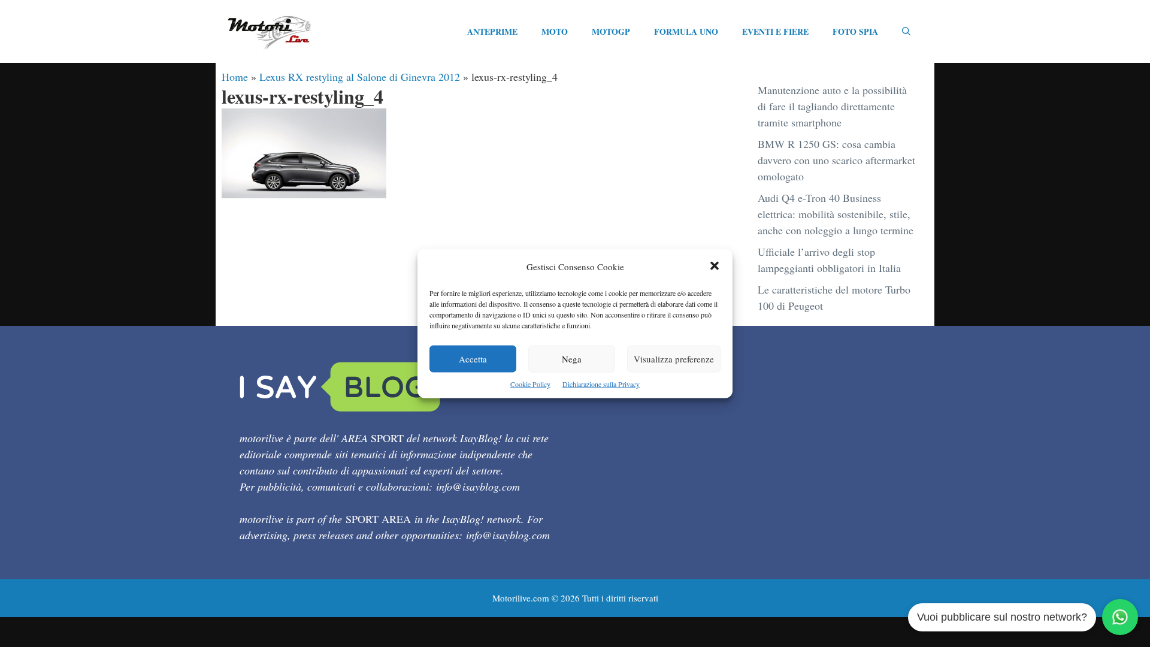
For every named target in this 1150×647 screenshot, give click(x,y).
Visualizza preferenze (674, 359)
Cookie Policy (530, 384)
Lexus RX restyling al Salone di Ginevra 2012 (359, 76)
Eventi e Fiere (775, 31)
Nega (572, 359)
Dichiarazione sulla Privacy (601, 384)
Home (235, 76)
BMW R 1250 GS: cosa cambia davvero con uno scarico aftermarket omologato (836, 160)
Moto (554, 31)
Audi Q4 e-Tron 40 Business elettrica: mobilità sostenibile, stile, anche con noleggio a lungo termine (835, 214)
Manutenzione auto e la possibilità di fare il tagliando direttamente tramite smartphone (832, 106)
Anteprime (492, 31)
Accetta (473, 359)
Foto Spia (855, 31)
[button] (715, 267)
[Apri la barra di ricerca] (906, 32)
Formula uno (686, 31)
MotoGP (611, 31)
